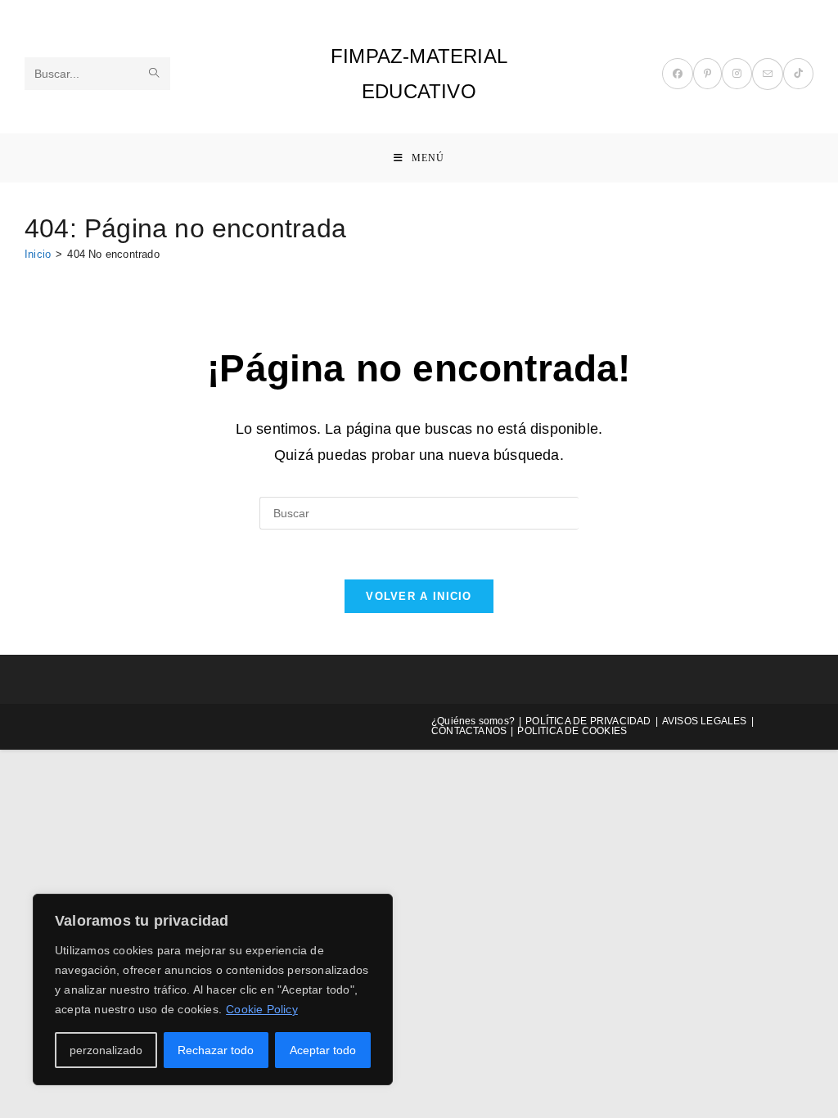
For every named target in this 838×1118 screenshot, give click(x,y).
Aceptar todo (323, 1050)
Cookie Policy (262, 1009)
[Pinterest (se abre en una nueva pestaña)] (707, 73)
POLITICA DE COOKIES (572, 731)
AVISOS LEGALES (704, 721)
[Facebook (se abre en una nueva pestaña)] (677, 73)
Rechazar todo (216, 1050)
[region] (213, 989)
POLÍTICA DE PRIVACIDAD (588, 721)
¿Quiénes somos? (473, 721)
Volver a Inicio (419, 596)
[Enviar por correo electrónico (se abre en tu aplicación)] (767, 74)
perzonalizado (106, 1050)
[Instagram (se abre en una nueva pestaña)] (737, 73)
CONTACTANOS (469, 731)
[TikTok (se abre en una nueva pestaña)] (798, 73)
